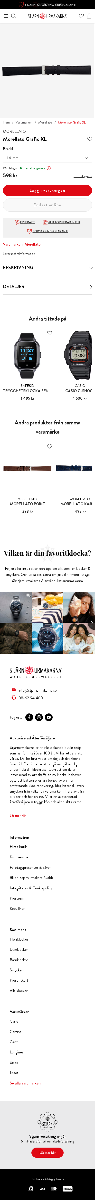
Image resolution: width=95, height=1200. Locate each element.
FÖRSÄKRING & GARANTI (50, 231)
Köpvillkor (17, 908)
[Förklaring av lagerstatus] (49, 168)
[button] (47, 158)
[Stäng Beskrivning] (91, 268)
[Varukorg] (89, 16)
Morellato (45, 122)
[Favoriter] (81, 16)
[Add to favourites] (89, 139)
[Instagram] (39, 717)
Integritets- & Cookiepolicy (31, 888)
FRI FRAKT (27, 222)
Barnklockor (19, 960)
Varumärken (24, 122)
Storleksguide (83, 176)
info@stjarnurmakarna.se (38, 690)
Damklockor (19, 949)
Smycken (17, 970)
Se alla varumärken (25, 1083)
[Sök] (13, 16)
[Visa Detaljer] (91, 287)
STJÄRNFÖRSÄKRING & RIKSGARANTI (50, 5)
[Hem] (47, 15)
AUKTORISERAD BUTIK (64, 222)
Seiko (14, 1062)
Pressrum (17, 898)
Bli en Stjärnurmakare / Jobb (31, 877)
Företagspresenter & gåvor (30, 867)
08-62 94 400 (31, 698)
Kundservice (19, 857)
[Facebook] (29, 717)
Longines (16, 1052)
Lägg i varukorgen (48, 190)
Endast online (47, 205)
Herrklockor (19, 939)
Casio (14, 1021)
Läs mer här (18, 815)
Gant (14, 1042)
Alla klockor (19, 990)
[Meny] (6, 16)
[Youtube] (49, 717)
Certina (15, 1031)
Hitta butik (18, 847)
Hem (6, 122)
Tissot (14, 1073)
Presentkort (19, 980)
